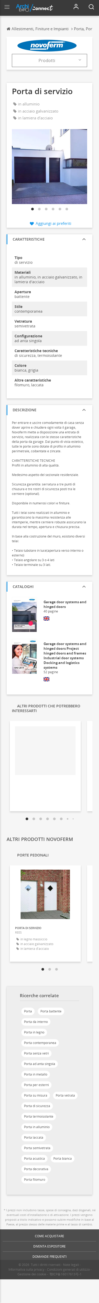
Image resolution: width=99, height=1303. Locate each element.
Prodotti (47, 60)
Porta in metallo (35, 1074)
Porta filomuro (34, 1179)
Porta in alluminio (37, 1127)
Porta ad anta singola (39, 1064)
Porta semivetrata (37, 1148)
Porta (28, 1011)
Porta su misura (35, 1095)
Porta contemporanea (40, 1043)
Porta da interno (36, 1022)
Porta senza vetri (36, 1053)
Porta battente (51, 1011)
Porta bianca (62, 1158)
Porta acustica (34, 1158)
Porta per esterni (36, 1085)
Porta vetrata (65, 1095)
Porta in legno (34, 1032)
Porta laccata (33, 1137)
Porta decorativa (36, 1169)
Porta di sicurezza (37, 1106)
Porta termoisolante (38, 1116)
